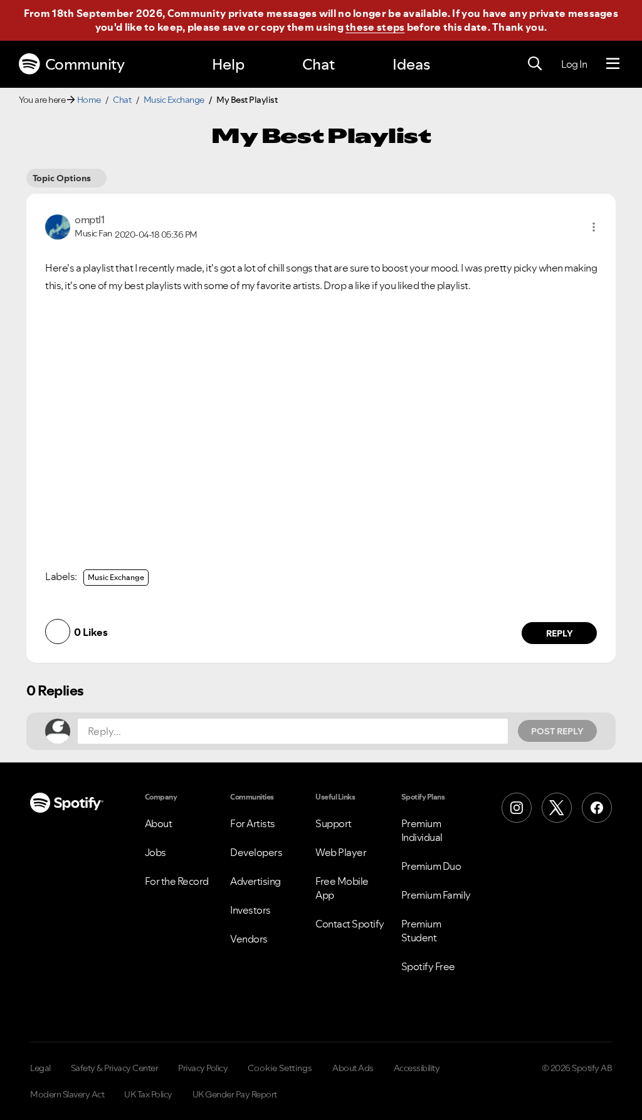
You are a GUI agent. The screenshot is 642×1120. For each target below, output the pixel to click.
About (158, 823)
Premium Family (436, 895)
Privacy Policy (203, 1068)
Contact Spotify (349, 924)
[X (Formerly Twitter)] (557, 808)
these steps (374, 27)
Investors (250, 910)
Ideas (411, 64)
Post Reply (557, 731)
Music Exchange (174, 99)
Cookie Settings (280, 1068)
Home (89, 99)
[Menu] (613, 64)
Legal (40, 1068)
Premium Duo (431, 866)
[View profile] (57, 226)
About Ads (353, 1068)
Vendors (249, 939)
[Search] (534, 64)
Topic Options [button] (62, 178)
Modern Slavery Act (67, 1094)
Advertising (255, 881)
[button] (593, 227)
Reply (559, 633)
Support (333, 823)
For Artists (252, 823)
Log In (574, 64)
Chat (318, 64)
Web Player (340, 852)
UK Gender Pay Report (234, 1094)
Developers (256, 852)
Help (228, 64)
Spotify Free (428, 966)
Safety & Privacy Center (115, 1068)
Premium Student (421, 930)
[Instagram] (517, 808)
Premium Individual (422, 830)
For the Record (177, 881)
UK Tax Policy (148, 1094)
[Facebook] (597, 808)
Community (85, 64)
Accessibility (417, 1068)
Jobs (155, 852)
